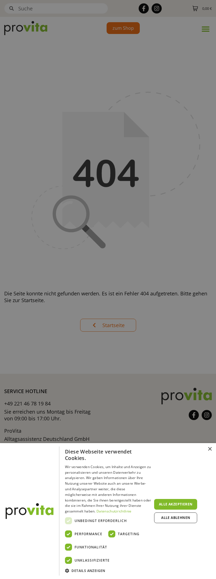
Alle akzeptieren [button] (175, 504)
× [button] (210, 449)
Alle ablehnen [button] (175, 517)
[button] (108, 571)
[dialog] (108, 511)
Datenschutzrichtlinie (113, 511)
